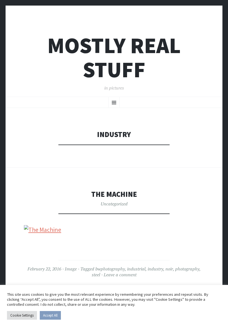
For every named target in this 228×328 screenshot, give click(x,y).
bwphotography (110, 269)
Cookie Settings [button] (22, 315)
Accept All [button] (50, 315)
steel (96, 275)
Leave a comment (120, 275)
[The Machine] (42, 229)
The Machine (114, 194)
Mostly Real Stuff (114, 57)
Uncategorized (114, 204)
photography (187, 269)
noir (169, 269)
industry (155, 269)
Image (71, 269)
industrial (136, 269)
